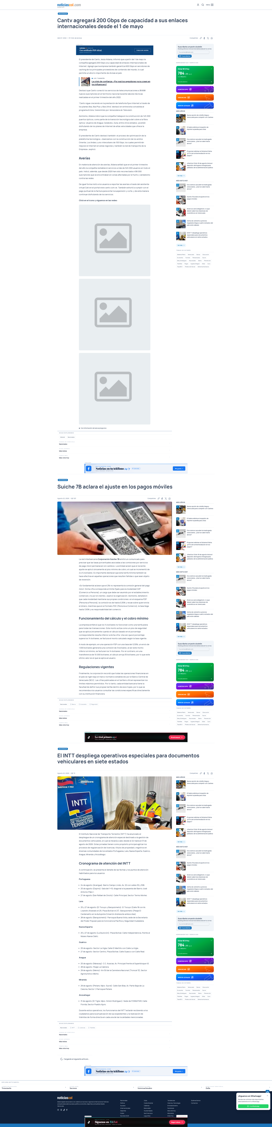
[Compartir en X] (208, 38)
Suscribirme (186, 56)
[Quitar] (267, 1096)
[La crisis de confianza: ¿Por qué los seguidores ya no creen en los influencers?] (85, 81)
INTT (73, 1027)
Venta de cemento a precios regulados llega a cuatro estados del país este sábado (200, 223)
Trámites (179, 263)
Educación (206, 254)
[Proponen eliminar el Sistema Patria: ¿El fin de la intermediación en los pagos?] (181, 154)
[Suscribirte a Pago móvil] (90, 704)
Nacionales (63, 13)
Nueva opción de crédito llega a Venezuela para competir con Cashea (200, 116)
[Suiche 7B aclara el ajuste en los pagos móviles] (181, 200)
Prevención (207, 260)
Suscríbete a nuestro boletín (190, 47)
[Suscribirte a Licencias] (78, 1027)
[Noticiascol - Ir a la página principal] (69, 4)
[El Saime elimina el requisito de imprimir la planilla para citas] (181, 130)
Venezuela (191, 254)
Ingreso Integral (195, 263)
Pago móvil (94, 704)
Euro (209, 263)
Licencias (82, 1027)
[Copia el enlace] (201, 38)
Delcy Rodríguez (182, 260)
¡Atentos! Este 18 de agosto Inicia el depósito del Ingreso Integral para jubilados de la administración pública (200, 165)
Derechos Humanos (203, 266)
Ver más (180, 176)
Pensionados (196, 257)
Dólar (203, 263)
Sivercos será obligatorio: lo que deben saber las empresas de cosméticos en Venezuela (198, 211)
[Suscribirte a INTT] (71, 1027)
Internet (62, 437)
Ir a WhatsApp (254, 1106)
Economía (180, 257)
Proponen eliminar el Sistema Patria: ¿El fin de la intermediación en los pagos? (199, 153)
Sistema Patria (181, 254)
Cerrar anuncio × (182, 1116)
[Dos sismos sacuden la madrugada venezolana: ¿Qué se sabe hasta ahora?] (181, 142)
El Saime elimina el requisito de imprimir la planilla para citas (197, 128)
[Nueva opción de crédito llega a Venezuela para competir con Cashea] (181, 118)
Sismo (200, 260)
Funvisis (188, 257)
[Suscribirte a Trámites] (89, 1027)
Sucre (204, 257)
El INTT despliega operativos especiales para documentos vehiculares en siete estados (197, 235)
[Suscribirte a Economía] (79, 704)
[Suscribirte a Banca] (71, 704)
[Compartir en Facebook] (204, 38)
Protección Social (190, 266)
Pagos (186, 263)
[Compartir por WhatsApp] (212, 38)
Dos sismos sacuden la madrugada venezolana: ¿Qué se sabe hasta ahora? (199, 141)
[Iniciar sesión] (198, 5)
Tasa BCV (179, 266)
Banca (74, 704)
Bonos (198, 254)
